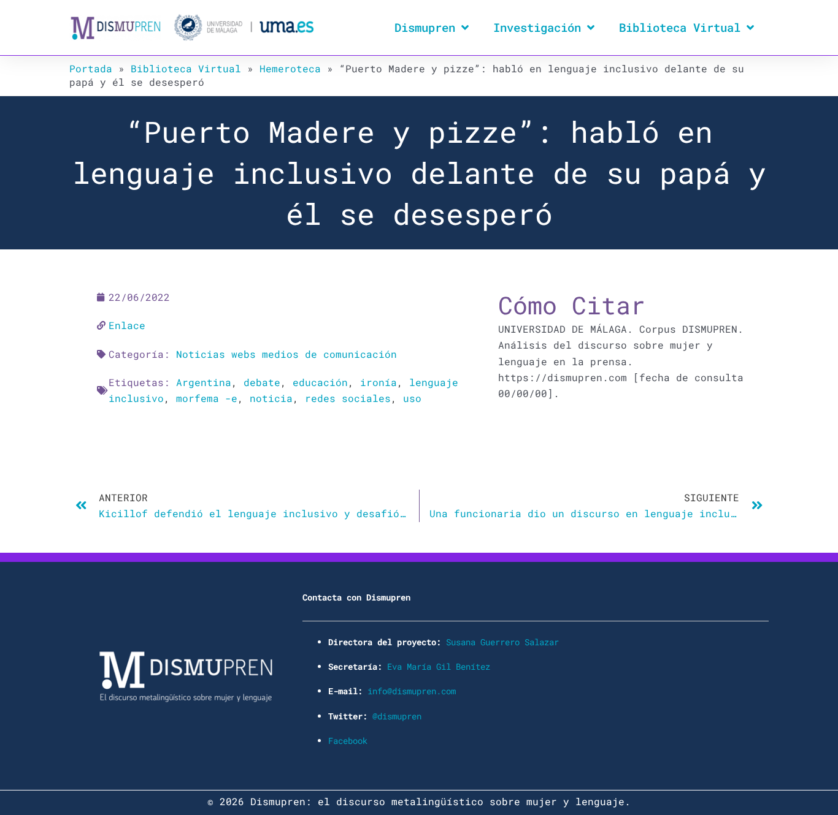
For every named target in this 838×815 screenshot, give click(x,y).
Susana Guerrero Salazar (502, 642)
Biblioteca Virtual (679, 27)
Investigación (537, 27)
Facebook (347, 740)
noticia (271, 398)
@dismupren (396, 716)
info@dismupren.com (411, 691)
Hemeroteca (290, 68)
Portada (90, 68)
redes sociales (348, 398)
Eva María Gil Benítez (438, 666)
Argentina (203, 382)
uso (412, 398)
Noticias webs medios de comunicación (286, 353)
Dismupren (424, 27)
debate (262, 382)
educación (320, 382)
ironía (378, 382)
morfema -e (206, 398)
